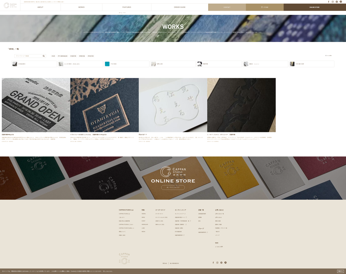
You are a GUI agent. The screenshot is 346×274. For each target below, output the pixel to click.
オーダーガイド (159, 213)
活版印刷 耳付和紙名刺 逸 (182, 221)
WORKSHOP (145, 224)
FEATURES (126, 7)
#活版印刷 (73, 56)
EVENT (143, 221)
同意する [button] (340, 271)
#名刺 (53, 56)
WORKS (81, 7)
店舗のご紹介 (122, 235)
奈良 (199, 221)
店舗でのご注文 (159, 221)
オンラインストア (173, 187)
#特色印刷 (91, 56)
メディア (217, 235)
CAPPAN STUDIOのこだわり (126, 224)
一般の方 (217, 231)
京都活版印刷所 (202, 213)
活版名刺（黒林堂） (180, 224)
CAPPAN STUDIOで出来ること (126, 228)
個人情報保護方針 (174, 263)
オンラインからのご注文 (161, 217)
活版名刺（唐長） (179, 228)
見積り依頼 (218, 221)
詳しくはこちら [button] (107, 271)
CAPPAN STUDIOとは (124, 213)
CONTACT (227, 7)
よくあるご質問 (219, 246)
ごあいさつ (121, 217)
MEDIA (143, 231)
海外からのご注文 (160, 224)
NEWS (143, 217)
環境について (122, 231)
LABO (143, 228)
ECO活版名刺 (178, 231)
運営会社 (165, 263)
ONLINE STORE (314, 7)
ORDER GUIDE (180, 7)
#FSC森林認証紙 (62, 56)
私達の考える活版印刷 (124, 221)
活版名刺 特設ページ (180, 217)
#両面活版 (82, 56)
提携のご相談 (218, 224)
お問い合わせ (218, 217)
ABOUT (40, 7)
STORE (266, 7)
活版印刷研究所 (179, 235)
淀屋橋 (200, 217)
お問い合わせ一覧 (219, 213)
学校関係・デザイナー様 (221, 228)
